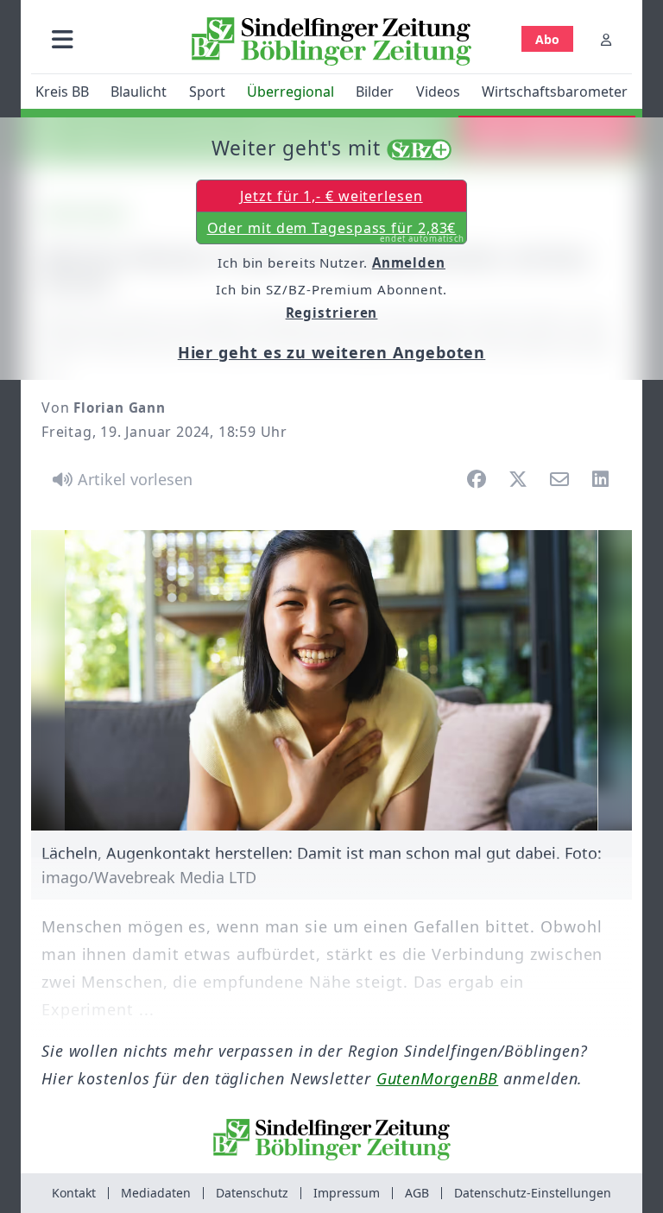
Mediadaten (156, 1193)
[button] (62, 39)
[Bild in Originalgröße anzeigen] (331, 680)
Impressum (346, 1193)
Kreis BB (62, 91)
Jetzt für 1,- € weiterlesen (331, 195)
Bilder (375, 91)
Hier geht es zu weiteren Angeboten (332, 352)
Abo (547, 39)
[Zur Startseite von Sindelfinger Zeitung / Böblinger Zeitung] (331, 41)
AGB (417, 1193)
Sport (207, 91)
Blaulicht (138, 91)
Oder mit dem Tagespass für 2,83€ (336, 231)
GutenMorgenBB (437, 1078)
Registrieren (332, 312)
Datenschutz (252, 1193)
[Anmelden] (606, 39)
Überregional (290, 91)
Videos (438, 91)
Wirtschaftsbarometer (555, 91)
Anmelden (408, 262)
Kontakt (74, 1193)
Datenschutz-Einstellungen (532, 1193)
